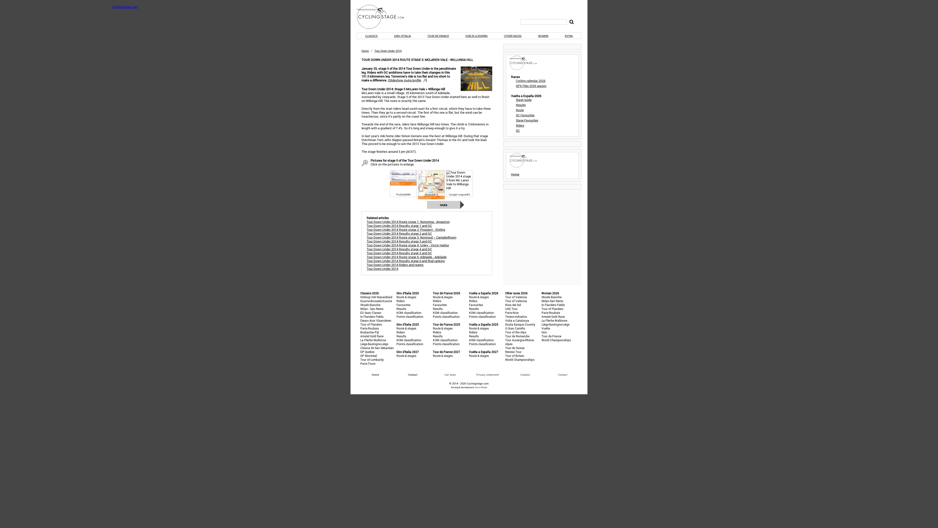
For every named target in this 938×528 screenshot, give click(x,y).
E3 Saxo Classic (370, 313)
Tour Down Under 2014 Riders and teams (395, 265)
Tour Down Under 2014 (382, 268)
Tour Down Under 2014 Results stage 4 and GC (399, 249)
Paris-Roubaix (369, 328)
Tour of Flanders (371, 324)
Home (365, 51)
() (407, 80)
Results (521, 105)
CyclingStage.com (383, 17)
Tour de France (438, 36)
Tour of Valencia (516, 297)
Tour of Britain (514, 356)
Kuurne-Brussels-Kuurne (376, 301)
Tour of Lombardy (372, 360)
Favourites (403, 305)
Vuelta (546, 328)
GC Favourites (525, 115)
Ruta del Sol (513, 305)
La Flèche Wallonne (373, 340)
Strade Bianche (370, 305)
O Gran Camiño (515, 328)
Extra (569, 36)
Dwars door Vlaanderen (375, 320)
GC (518, 130)
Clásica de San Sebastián (377, 348)
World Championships (519, 360)
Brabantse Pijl (369, 332)
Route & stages (406, 297)
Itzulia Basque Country (520, 324)
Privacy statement (487, 374)
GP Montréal (368, 356)
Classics (371, 36)
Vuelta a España (476, 36)
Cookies (525, 374)
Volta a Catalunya (517, 320)
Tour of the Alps (515, 332)
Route (443, 205)
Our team (450, 374)
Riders (520, 125)
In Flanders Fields (372, 317)
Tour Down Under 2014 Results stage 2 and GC (399, 233)
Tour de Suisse (514, 348)
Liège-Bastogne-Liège (374, 344)
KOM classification (408, 313)
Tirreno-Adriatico (516, 317)
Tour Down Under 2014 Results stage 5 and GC (399, 253)
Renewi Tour (513, 352)
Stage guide (524, 100)
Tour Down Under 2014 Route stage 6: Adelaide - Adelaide (407, 257)
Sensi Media (481, 387)
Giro (544, 332)
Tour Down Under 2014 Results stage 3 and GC (399, 241)
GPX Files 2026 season (531, 86)
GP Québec (367, 352)
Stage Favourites (527, 120)
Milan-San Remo (552, 301)
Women (543, 36)
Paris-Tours (367, 363)
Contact (562, 374)
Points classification (409, 317)
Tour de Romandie (517, 336)
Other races (513, 36)
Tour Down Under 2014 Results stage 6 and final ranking (406, 261)
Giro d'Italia (402, 36)
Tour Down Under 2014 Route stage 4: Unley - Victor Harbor (408, 245)
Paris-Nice (512, 313)
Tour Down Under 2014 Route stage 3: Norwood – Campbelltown (411, 237)
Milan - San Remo (372, 309)
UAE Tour (511, 309)
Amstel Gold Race (372, 336)
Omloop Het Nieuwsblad (376, 297)
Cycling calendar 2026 (530, 81)
